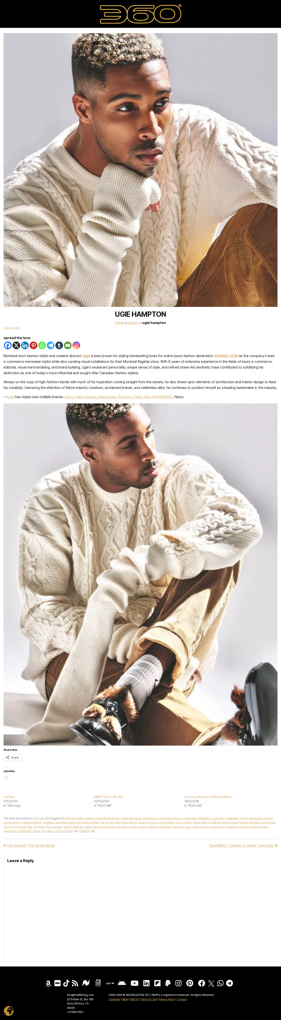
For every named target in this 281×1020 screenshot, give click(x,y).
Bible (125, 999)
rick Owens (122, 827)
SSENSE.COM (226, 356)
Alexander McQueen (107, 818)
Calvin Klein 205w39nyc (197, 818)
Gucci (69, 397)
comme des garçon (261, 818)
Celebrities (232, 818)
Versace (263, 827)
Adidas (89, 818)
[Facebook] (8, 345)
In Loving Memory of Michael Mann (208, 797)
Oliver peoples (53, 827)
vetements (10, 831)
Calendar (114, 999)
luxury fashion (229, 822)
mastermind (268, 822)
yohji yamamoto (64, 831)
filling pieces (129, 822)
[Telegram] (50, 345)
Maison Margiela (249, 822)
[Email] (68, 345)
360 (62, 818)
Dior (78, 822)
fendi (118, 822)
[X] (16, 345)
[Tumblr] (59, 345)
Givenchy (124, 397)
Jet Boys (9, 797)
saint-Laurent (138, 827)
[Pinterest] (33, 345)
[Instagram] (76, 345)
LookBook (214, 822)
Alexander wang (131, 818)
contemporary (12, 822)
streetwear (165, 827)
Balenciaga (106, 397)
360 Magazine (74, 818)
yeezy (49, 831)
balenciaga (165, 818)
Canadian (219, 818)
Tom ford (178, 827)
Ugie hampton (200, 827)
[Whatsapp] (42, 345)
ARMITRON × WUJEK (108, 797)
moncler (8, 827)
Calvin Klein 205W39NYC (153, 397)
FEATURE (133, 322)
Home (119, 322)
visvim (36, 831)
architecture (149, 818)
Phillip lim (77, 827)
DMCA (134, 999)
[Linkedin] (25, 345)
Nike (29, 827)
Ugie (86, 356)
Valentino (231, 827)
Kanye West (200, 822)
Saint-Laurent (85, 397)
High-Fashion (167, 822)
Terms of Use (148, 999)
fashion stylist (90, 822)
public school (93, 827)
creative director (31, 822)
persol (67, 827)
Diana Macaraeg (65, 822)
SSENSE (152, 827)
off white (39, 827)
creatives (48, 822)
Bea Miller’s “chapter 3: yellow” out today (242, 845)
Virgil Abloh (24, 831)
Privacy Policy (167, 999)
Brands (177, 818)
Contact (182, 999)
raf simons (108, 827)
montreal (20, 827)
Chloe (243, 818)
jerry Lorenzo (184, 822)
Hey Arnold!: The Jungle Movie (31, 845)
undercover (218, 827)
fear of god (106, 822)
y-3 (43, 831)
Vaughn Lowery (247, 827)
